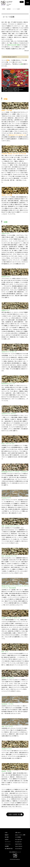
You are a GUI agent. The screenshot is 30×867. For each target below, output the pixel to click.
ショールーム (7, 844)
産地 (22, 31)
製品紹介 (7, 835)
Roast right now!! (18, 839)
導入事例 (7, 837)
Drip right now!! (18, 841)
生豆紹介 (7, 839)
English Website (18, 844)
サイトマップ (7, 841)
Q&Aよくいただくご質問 (20, 835)
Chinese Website (18, 846)
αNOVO (8, 5)
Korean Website (18, 848)
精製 (9, 33)
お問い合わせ (18, 832)
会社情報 (7, 846)
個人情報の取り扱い (9, 848)
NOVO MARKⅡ (9, 4)
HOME (4, 9)
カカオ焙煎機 (18, 837)
